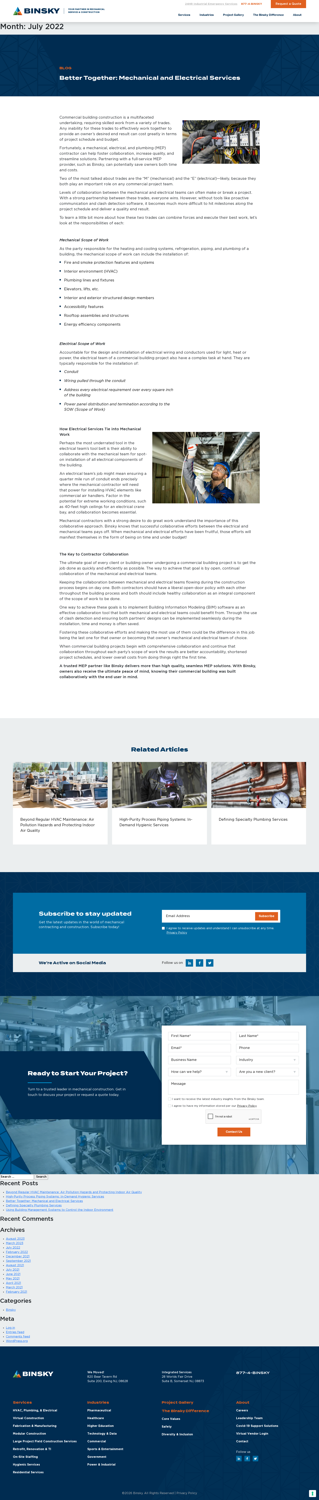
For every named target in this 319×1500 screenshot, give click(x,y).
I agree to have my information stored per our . (214, 1106)
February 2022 (17, 1252)
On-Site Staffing (25, 1457)
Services (22, 1402)
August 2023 (15, 1239)
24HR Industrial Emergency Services (211, 4)
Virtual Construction (28, 1418)
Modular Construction (29, 1433)
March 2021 (14, 1287)
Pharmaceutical (99, 1410)
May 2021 (13, 1278)
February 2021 (16, 1292)
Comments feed (18, 1336)
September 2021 (18, 1261)
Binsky (11, 1310)
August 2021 (15, 1265)
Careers (242, 1410)
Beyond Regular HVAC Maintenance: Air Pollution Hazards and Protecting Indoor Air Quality (74, 1192)
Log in (10, 1327)
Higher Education (100, 1426)
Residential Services (28, 1472)
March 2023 (14, 1243)
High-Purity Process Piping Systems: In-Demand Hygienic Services (55, 1196)
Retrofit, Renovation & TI (32, 1449)
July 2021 (12, 1269)
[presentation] (233, 1117)
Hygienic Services (26, 1464)
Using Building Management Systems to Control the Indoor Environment (59, 1210)
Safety (167, 1426)
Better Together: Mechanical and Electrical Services (44, 1201)
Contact (242, 1441)
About (242, 1402)
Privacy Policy (177, 932)
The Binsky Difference (185, 1411)
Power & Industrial (101, 1464)
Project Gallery (177, 1402)
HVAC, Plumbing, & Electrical (35, 1410)
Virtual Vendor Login (252, 1433)
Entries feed (15, 1332)
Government (96, 1457)
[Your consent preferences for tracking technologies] (312, 1493)
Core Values (171, 1419)
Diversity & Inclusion (177, 1434)
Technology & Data (102, 1433)
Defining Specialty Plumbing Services (34, 1205)
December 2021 (18, 1256)
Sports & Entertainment (105, 1449)
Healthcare (95, 1418)
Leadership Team (249, 1418)
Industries (98, 1402)
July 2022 (13, 1247)
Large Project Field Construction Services (45, 1441)
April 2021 (13, 1283)
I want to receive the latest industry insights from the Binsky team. (218, 1099)
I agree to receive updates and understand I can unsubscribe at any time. (220, 930)
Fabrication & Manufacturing (34, 1426)
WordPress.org (17, 1341)
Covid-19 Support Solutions (257, 1426)
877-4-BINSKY (251, 4)
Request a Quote (288, 4)
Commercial (96, 1441)
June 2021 (13, 1274)
